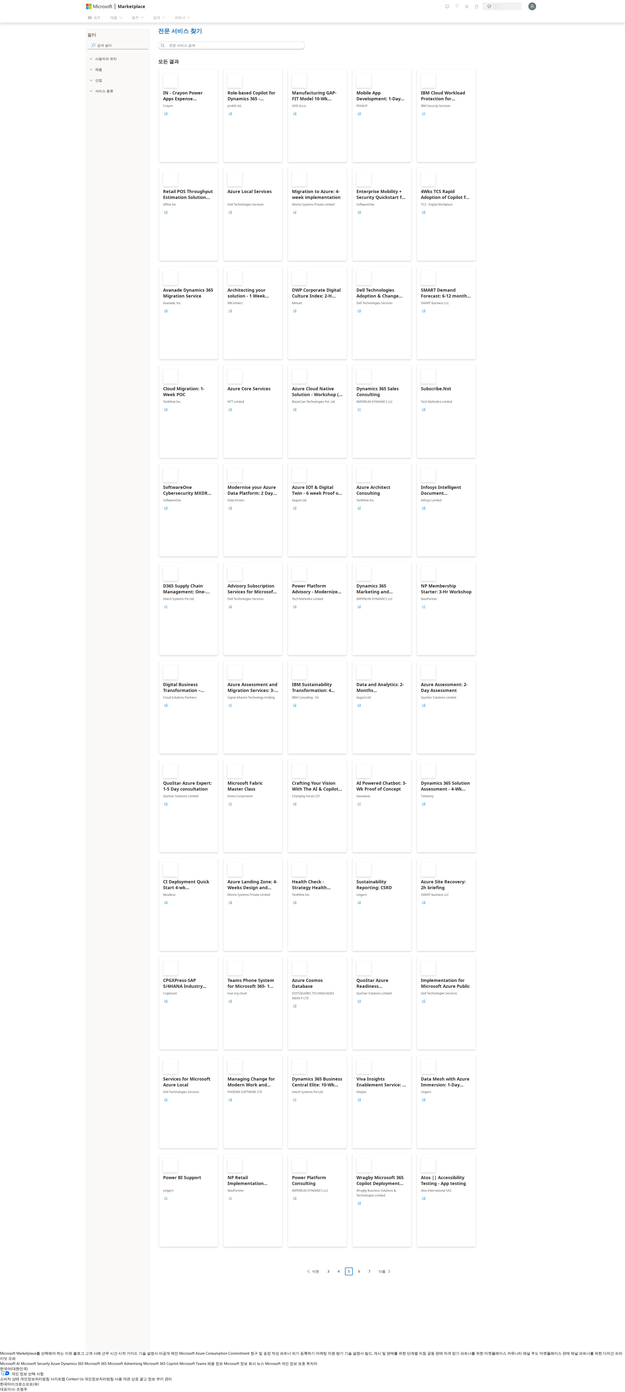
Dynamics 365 (72, 1363)
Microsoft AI (10, 1363)
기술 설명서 (148, 1353)
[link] (188, 115)
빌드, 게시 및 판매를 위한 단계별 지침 (395, 1353)
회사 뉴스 (256, 1363)
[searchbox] (122, 45)
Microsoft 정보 (236, 1363)
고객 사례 (93, 1353)
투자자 (311, 1363)
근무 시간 (109, 1353)
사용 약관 (122, 1378)
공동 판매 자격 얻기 (443, 1353)
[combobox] (233, 45)
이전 (315, 1271)
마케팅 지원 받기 (330, 1353)
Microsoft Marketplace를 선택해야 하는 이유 (36, 1353)
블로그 (78, 1353)
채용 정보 (215, 1363)
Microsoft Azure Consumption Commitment (214, 1353)
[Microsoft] (99, 6)
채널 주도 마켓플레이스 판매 (546, 1353)
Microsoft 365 (95, 1363)
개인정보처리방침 (99, 1378)
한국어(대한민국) (14, 1368)
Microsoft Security (35, 1363)
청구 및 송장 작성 (264, 1353)
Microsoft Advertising (125, 1363)
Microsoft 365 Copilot (160, 1363)
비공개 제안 (168, 1353)
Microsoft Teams (192, 1363)
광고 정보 (147, 1378)
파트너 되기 (289, 1353)
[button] (162, 45)
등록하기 (307, 1353)
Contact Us (74, 1378)
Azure (55, 1363)
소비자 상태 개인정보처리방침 (25, 1378)
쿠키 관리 (164, 1378)
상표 (135, 1378)
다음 (382, 1271)
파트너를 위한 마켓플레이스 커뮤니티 (491, 1353)
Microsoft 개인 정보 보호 (285, 1363)
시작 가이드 (128, 1353)
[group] (165, 113)
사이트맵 (58, 1378)
